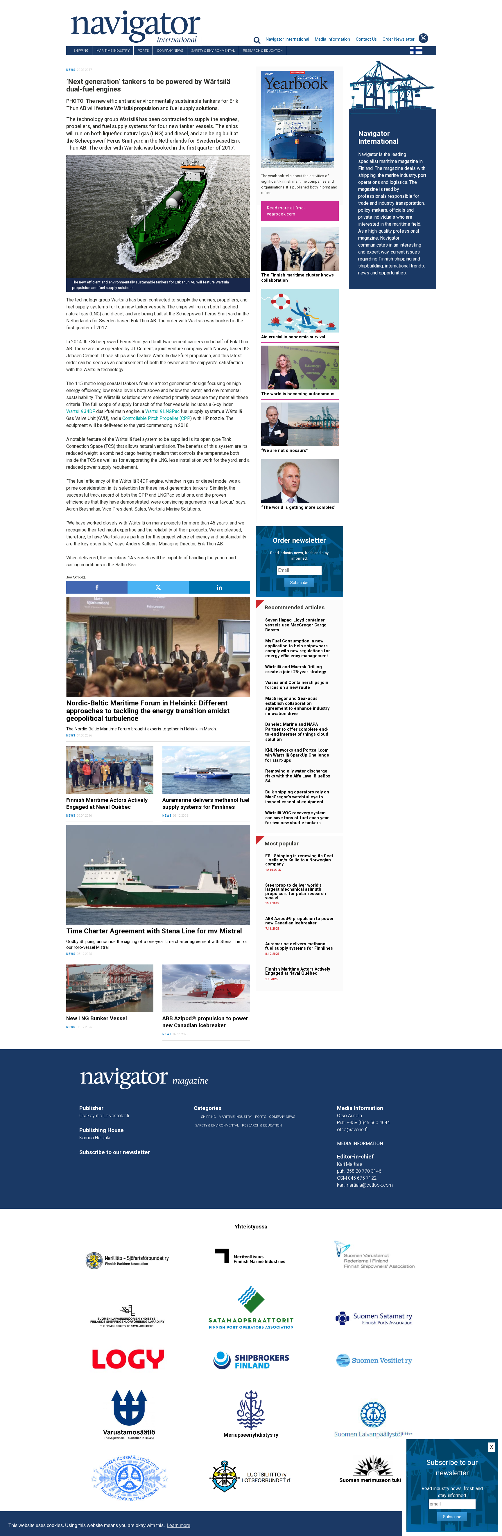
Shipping (80, 50)
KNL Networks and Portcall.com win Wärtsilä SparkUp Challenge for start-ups (297, 755)
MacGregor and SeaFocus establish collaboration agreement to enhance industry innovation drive (297, 706)
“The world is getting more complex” (298, 507)
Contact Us (366, 39)
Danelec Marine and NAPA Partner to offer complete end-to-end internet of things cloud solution (297, 732)
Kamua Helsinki (94, 1137)
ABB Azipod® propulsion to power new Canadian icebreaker (299, 920)
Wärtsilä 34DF (80, 411)
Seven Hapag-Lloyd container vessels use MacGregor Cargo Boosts (296, 625)
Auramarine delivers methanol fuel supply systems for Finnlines (299, 946)
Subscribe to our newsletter (114, 1152)
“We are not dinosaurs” (284, 450)
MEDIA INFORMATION (360, 1143)
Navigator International (287, 39)
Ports (143, 50)
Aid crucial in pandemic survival (293, 337)
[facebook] (97, 587)
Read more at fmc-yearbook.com (286, 211)
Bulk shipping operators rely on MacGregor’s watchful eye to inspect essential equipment (297, 797)
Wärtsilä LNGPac (162, 411)
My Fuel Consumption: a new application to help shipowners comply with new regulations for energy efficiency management (297, 649)
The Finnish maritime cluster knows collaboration (297, 278)
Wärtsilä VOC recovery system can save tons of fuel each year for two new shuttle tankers (297, 818)
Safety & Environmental (213, 50)
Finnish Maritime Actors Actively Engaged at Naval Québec (297, 971)
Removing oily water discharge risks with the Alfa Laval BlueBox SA (297, 776)
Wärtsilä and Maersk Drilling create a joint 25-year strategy (295, 669)
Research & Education (263, 50)
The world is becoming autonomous (297, 393)
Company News (170, 50)
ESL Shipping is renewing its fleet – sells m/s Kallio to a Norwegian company (299, 860)
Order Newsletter (399, 39)
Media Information (332, 39)
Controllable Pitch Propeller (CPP (156, 418)
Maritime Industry (113, 50)
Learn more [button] (178, 1525)
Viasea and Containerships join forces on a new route (296, 685)
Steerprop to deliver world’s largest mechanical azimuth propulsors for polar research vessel (295, 891)
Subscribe (299, 582)
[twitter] (158, 587)
